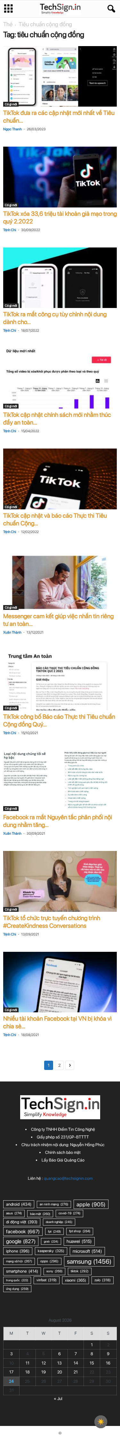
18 (27, 1372)
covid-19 (69, 1213)
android (18, 1204)
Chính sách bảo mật (63, 1152)
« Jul (58, 1398)
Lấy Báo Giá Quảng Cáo (63, 1160)
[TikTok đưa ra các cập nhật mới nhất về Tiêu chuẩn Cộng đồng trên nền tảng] (60, 76)
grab (51, 1241)
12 (44, 1363)
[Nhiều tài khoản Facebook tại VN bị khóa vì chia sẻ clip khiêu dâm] (60, 982)
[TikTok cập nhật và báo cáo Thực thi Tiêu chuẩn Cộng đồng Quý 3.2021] (60, 479)
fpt (54, 1231)
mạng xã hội (19, 1261)
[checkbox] (100, 1421)
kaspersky (51, 1251)
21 (76, 1372)
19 (43, 1372)
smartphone (22, 1271)
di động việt (21, 1221)
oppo (49, 1261)
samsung (89, 1261)
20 (59, 1372)
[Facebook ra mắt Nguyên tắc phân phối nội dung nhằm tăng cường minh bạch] (60, 780)
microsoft (87, 1251)
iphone (17, 1251)
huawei (79, 1241)
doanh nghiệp (59, 1222)
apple (91, 1204)
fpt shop (79, 1231)
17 (11, 1372)
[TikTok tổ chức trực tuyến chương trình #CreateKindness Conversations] (60, 881)
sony (54, 1271)
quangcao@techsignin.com (68, 1178)
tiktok (80, 1271)
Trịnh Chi (9, 230)
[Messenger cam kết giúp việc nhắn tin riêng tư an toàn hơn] (60, 579)
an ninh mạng (54, 1204)
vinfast (46, 1280)
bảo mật (40, 1214)
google (21, 1241)
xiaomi (75, 1280)
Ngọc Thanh (12, 129)
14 (76, 1363)
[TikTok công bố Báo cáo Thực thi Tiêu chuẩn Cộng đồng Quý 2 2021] (60, 680)
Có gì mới (11, 104)
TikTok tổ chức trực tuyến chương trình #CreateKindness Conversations (51, 921)
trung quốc (17, 1280)
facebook (23, 1231)
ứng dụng (17, 1289)
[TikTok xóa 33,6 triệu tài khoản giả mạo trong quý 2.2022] (60, 177)
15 (92, 1363)
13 (59, 1363)
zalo (102, 1280)
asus (14, 1213)
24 (11, 1381)
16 (108, 1363)
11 (27, 1363)
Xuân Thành (12, 632)
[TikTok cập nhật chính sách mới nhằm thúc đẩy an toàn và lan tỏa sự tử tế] (60, 378)
